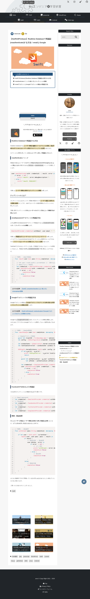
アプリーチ (40, 131)
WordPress (62, 15)
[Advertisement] (32, 100)
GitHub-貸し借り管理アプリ (70, 257)
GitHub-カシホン (70, 259)
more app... (69, 242)
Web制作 (14, 556)
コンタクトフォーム (70, 134)
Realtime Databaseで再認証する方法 (69, 346)
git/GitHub (20, 561)
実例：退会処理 (64, 362)
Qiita (46, 592)
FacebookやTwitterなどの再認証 (68, 359)
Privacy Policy (45, 586)
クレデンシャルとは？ (66, 350)
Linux (31, 561)
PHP (30, 15)
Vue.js (13, 561)
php (20, 556)
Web (14, 15)
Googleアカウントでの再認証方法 (68, 357)
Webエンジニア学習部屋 (45, 6)
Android (54, 20)
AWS (38, 20)
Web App (71, 20)
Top (46, 583)
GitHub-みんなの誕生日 (70, 255)
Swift (22, 20)
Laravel (47, 556)
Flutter (79, 15)
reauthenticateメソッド (66, 348)
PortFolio (69, 139)
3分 (26, 33)
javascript (46, 15)
